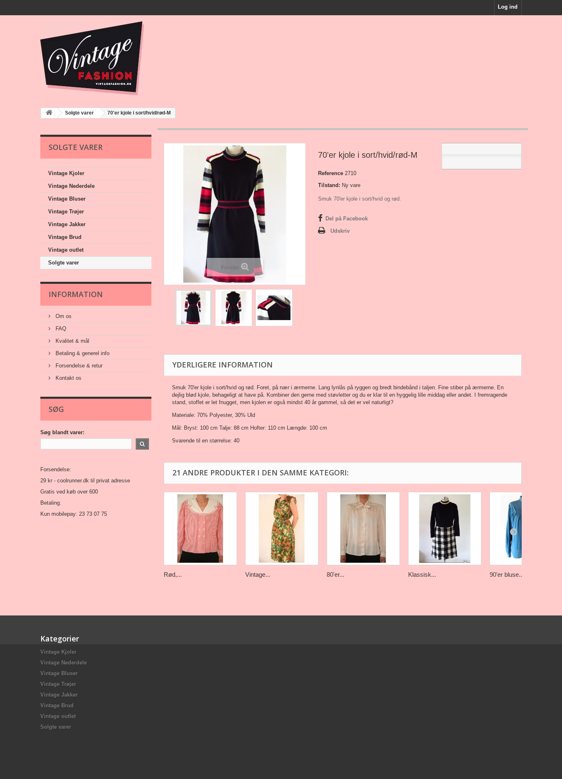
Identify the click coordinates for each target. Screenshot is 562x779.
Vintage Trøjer (66, 211)
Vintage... (257, 574)
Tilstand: (329, 185)
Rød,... (173, 574)
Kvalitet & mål (71, 341)
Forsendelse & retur (78, 366)
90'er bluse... (507, 574)
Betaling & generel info (81, 353)
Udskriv (340, 231)
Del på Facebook (346, 218)
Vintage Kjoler (66, 173)
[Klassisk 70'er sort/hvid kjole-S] (444, 528)
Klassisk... (422, 574)
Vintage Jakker (67, 224)
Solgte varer (63, 263)
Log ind (508, 7)
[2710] (193, 308)
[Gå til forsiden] (49, 113)
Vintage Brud (64, 237)
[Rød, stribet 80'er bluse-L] (200, 528)
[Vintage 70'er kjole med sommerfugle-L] (281, 528)
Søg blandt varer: (62, 432)
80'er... (335, 574)
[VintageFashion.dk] (116, 58)
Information (76, 294)
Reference (330, 173)
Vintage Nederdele (71, 186)
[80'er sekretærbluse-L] (363, 528)
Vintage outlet (66, 250)
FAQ (60, 328)
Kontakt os (67, 378)
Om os (63, 316)
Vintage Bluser (67, 199)
